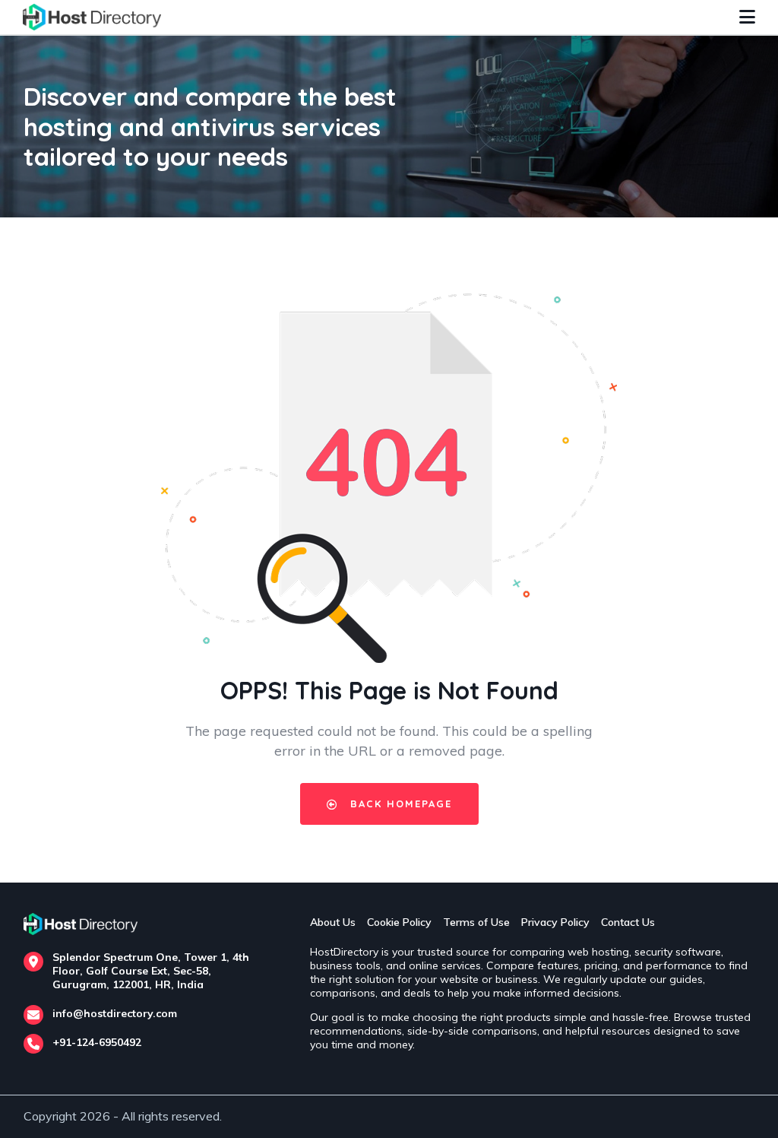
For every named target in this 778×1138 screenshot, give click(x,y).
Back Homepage (399, 803)
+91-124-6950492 (96, 1042)
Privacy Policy (555, 922)
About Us (333, 922)
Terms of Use (476, 922)
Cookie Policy (399, 922)
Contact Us (628, 922)
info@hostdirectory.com (114, 1013)
